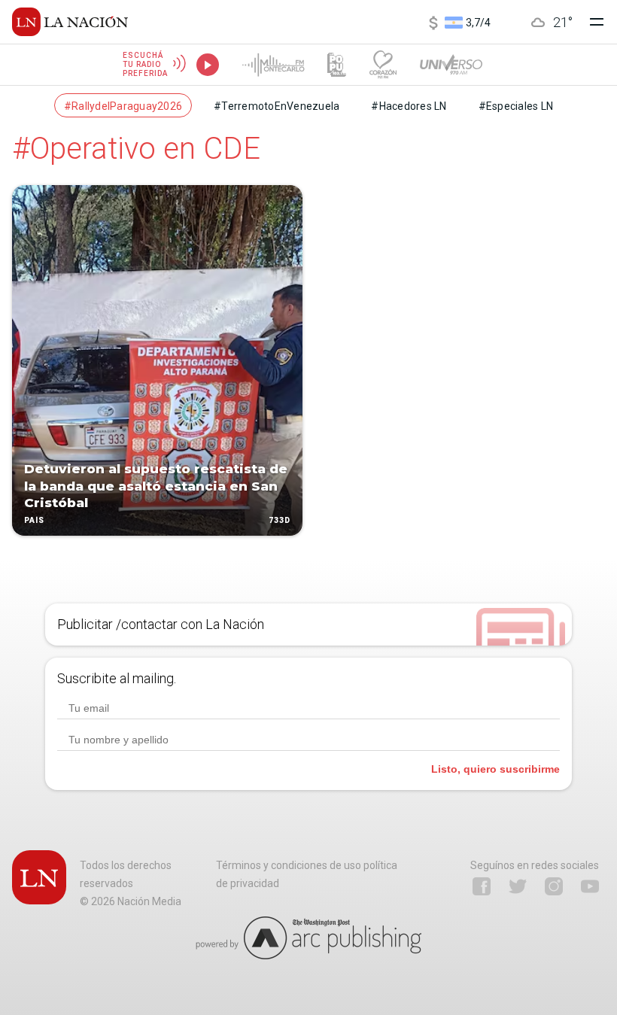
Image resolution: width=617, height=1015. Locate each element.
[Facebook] (482, 886)
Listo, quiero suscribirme (495, 769)
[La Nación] (70, 22)
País (34, 520)
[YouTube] (590, 886)
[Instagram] (554, 886)
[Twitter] (518, 886)
